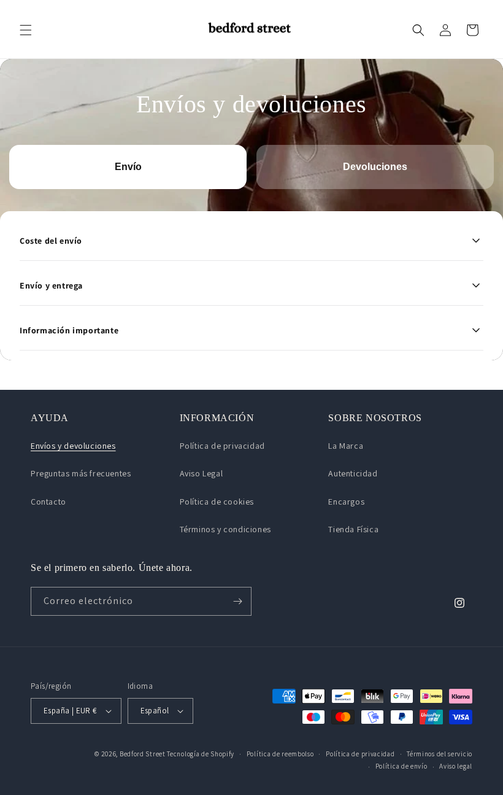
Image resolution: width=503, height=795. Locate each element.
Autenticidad (352, 473)
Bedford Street (143, 754)
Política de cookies (217, 501)
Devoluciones (375, 166)
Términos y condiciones (225, 529)
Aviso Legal (201, 473)
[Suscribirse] (237, 601)
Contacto (48, 501)
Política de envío (401, 766)
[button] (25, 30)
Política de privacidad (222, 445)
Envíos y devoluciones (73, 445)
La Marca (345, 445)
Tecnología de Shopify (200, 754)
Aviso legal (455, 766)
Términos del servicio (439, 754)
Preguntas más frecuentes (81, 473)
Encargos (346, 501)
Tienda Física (353, 529)
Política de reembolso (280, 754)
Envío (128, 166)
